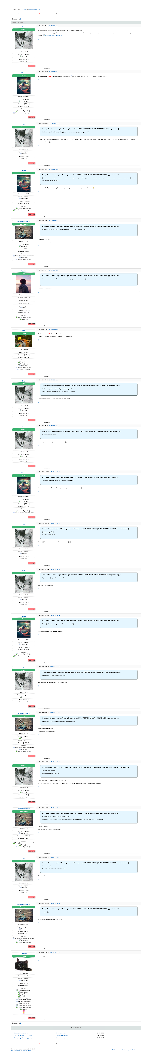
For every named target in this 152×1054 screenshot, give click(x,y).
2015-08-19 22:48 (55, 762)
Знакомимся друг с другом (46, 14)
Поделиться (45, 68)
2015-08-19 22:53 (55, 808)
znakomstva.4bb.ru (26, 1050)
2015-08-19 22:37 (54, 220)
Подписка (137, 1050)
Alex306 (23, 271)
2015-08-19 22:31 (54, 26)
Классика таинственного (21, 1033)
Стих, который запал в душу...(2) (23, 1035)
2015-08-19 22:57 (55, 903)
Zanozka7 (24, 953)
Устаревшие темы (61, 1033)
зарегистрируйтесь (34, 9)
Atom (117, 1050)
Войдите (24, 9)
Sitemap (126, 1050)
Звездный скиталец (23, 221)
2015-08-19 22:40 (55, 472)
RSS (113, 1050)
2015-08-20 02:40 (55, 952)
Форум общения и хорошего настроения (25, 14)
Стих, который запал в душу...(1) (23, 1038)
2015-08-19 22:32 (54, 72)
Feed (131, 1050)
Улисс (23, 330)
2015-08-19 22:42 (55, 615)
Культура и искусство (62, 1035)
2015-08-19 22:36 (54, 169)
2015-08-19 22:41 (55, 523)
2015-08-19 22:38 (54, 329)
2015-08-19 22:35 (54, 123)
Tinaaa (23, 73)
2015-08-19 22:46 (55, 712)
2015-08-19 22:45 (55, 666)
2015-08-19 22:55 (55, 857)
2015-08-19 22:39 (54, 380)
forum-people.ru (15, 1050)
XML (121, 1050)
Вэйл (23, 27)
